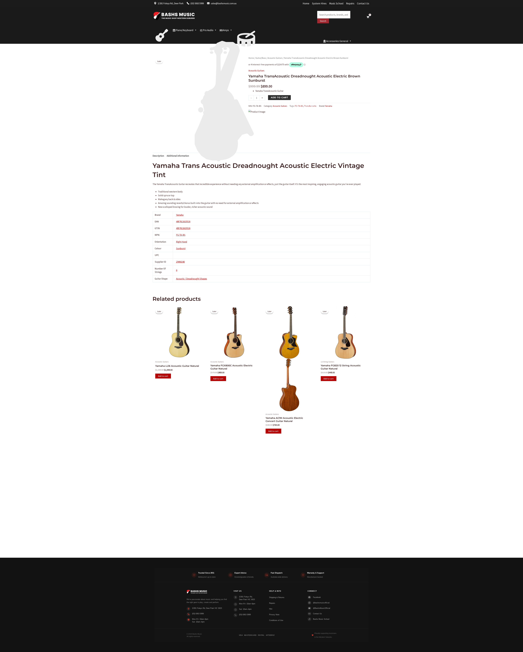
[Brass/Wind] (230, 35)
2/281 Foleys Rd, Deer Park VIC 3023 (207, 608)
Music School (336, 3)
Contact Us (363, 3)
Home (306, 3)
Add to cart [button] (163, 376)
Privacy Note (274, 615)
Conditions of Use (276, 620)
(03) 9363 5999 (198, 614)
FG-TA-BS (180, 234)
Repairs (350, 3)
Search (323, 20)
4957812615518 (183, 221)
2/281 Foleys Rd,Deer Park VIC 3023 (247, 598)
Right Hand (181, 241)
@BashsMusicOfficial (321, 608)
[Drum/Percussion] (246, 30)
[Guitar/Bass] (162, 30)
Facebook (317, 597)
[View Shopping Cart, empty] (367, 17)
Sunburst (181, 248)
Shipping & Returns (276, 597)
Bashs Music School (321, 619)
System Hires (319, 3)
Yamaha (328, 106)
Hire (270, 609)
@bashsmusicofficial (321, 603)
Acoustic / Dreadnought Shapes (191, 278)
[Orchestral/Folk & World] (237, 41)
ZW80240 (180, 261)
